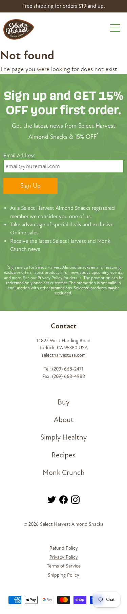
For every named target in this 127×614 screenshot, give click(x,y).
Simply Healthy (63, 437)
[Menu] (115, 29)
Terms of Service (64, 566)
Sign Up (30, 186)
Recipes (63, 455)
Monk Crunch (64, 472)
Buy (63, 402)
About (63, 419)
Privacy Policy (63, 557)
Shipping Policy (63, 575)
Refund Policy (63, 548)
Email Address (19, 155)
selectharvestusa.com (64, 355)
